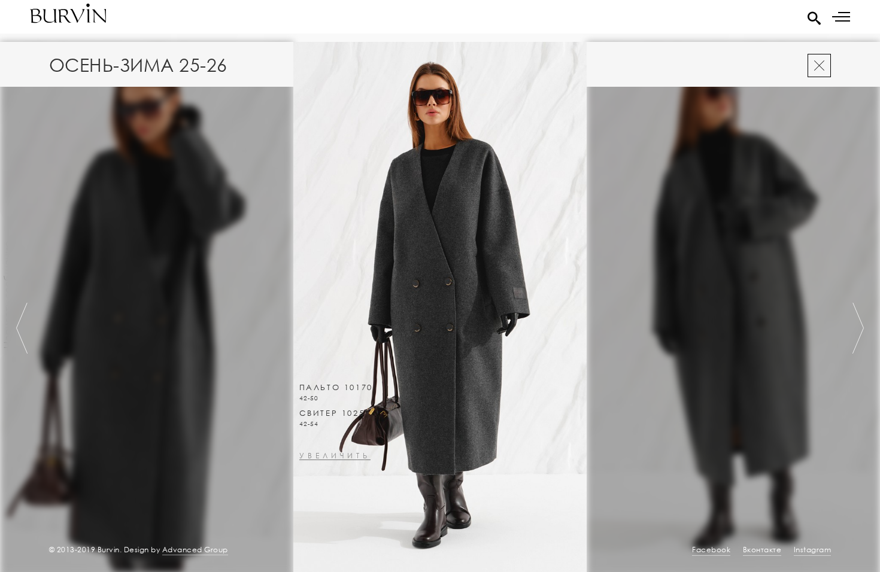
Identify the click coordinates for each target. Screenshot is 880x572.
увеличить (335, 456)
